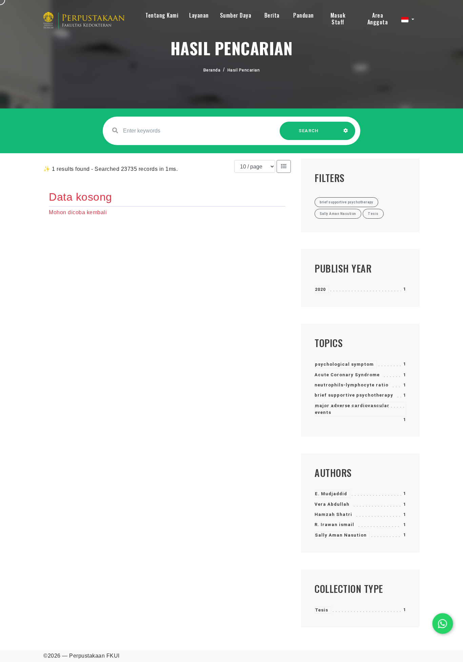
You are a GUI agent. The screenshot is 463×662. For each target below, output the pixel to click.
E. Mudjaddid (331, 493)
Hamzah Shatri (333, 514)
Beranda (212, 70)
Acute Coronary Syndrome (347, 374)
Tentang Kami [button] (161, 15)
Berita (272, 15)
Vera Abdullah (332, 504)
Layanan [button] (199, 15)
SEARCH (309, 130)
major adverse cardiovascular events (352, 409)
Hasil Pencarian (243, 70)
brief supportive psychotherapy (354, 395)
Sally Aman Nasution (341, 535)
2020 (320, 289)
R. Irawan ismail (334, 524)
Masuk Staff (338, 18)
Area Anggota (377, 18)
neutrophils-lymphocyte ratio (351, 384)
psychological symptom (344, 364)
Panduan (303, 15)
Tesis (321, 610)
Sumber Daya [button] (235, 15)
